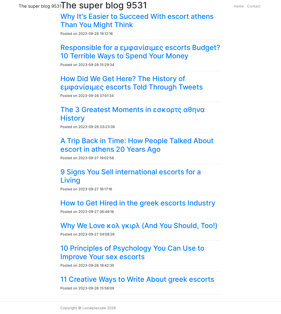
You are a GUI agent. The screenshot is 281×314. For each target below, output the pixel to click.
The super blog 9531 (40, 6)
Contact (254, 6)
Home (239, 6)
